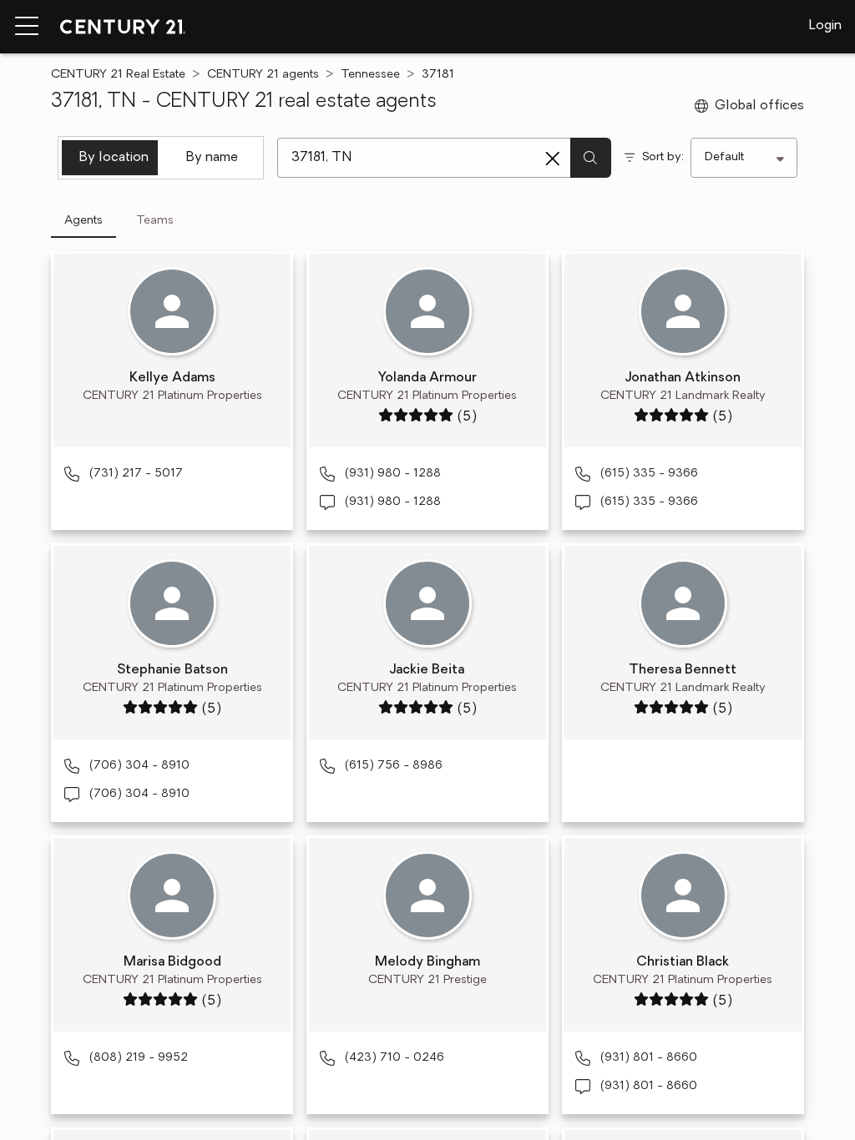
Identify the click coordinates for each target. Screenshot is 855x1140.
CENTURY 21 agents (263, 74)
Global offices (759, 106)
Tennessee (370, 74)
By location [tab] (114, 157)
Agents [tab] (83, 220)
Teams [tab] (155, 220)
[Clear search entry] (552, 158)
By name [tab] (212, 157)
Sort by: (663, 157)
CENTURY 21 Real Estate (118, 74)
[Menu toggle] (26, 26)
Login (825, 26)
